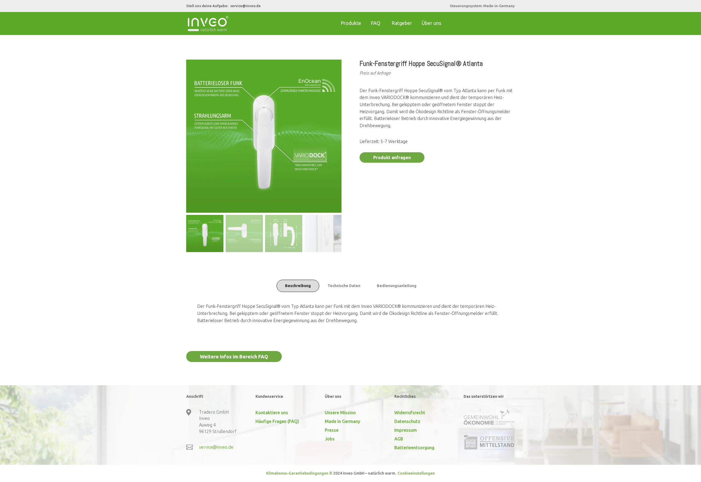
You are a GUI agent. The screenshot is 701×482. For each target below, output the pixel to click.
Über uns (431, 23)
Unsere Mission (340, 412)
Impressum (405, 430)
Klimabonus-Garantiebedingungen (297, 473)
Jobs (330, 438)
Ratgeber (402, 23)
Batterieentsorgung (414, 447)
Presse (331, 430)
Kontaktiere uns (271, 412)
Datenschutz (407, 421)
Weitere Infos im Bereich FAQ (234, 356)
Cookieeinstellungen (416, 473)
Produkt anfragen (392, 157)
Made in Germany (342, 421)
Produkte (351, 23)
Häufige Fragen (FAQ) (277, 421)
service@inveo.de (245, 6)
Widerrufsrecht (409, 412)
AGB (398, 438)
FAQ (375, 23)
